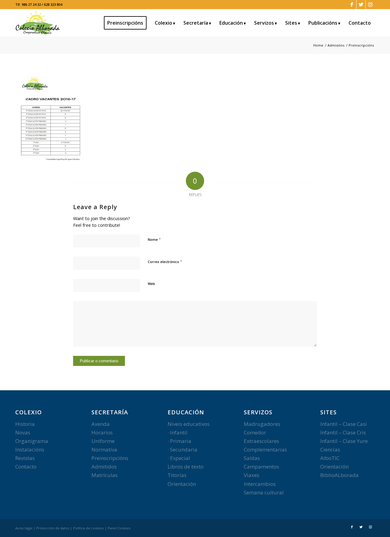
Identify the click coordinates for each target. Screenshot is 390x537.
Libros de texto (186, 466)
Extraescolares (261, 440)
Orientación (182, 483)
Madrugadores (262, 423)
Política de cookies (88, 528)
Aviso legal (23, 528)
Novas (22, 432)
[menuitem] (127, 22)
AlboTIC (329, 458)
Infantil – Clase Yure (344, 440)
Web (151, 283)
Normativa (104, 449)
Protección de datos (52, 528)
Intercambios (260, 483)
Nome (154, 239)
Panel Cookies (119, 528)
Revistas (25, 458)
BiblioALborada (339, 475)
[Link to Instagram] (370, 4)
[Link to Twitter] (360, 4)
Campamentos (261, 466)
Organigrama (31, 440)
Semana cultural (264, 492)
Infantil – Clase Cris (343, 432)
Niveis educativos (189, 423)
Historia (25, 423)
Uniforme (103, 440)
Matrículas (104, 475)
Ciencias (330, 449)
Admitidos (104, 466)
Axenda (100, 423)
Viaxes (251, 475)
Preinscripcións (109, 458)
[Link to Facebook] (351, 4)
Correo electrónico (165, 261)
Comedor (255, 432)
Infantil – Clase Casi (343, 423)
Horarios (102, 432)
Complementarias (265, 449)
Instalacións (29, 449)
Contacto (26, 466)
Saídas (252, 458)
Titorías (177, 475)
